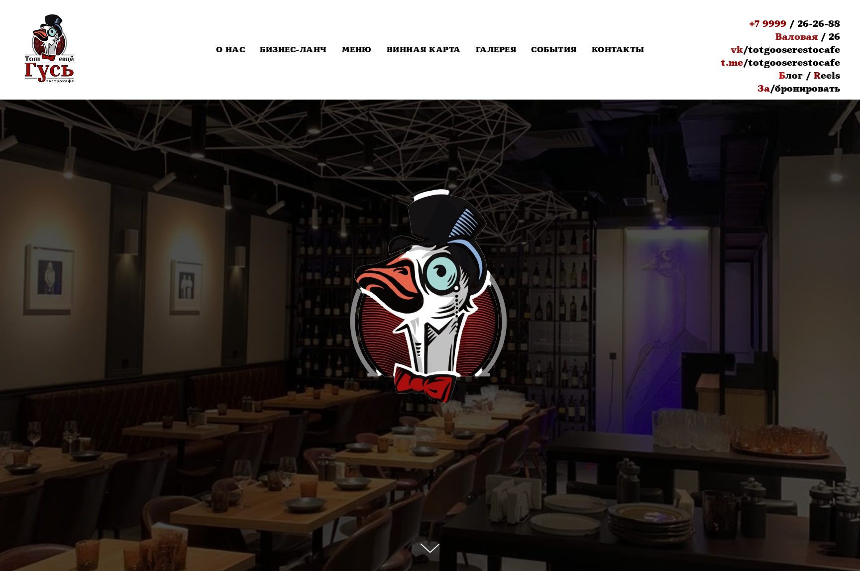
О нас (230, 50)
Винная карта (424, 50)
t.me (732, 62)
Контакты (618, 50)
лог (794, 75)
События (554, 50)
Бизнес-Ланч (293, 50)
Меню (357, 50)
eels (830, 75)
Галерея (496, 50)
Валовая (796, 36)
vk (737, 49)
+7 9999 (767, 23)
